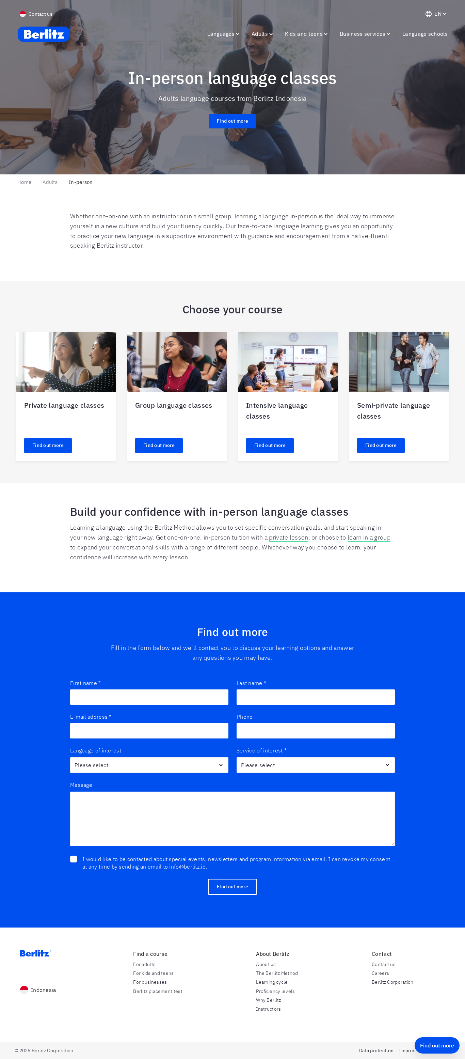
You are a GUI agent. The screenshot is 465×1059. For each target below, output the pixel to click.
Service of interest (262, 750)
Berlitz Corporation (393, 982)
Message (81, 784)
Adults (50, 182)
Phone (245, 716)
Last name (251, 683)
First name (85, 683)
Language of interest (95, 750)
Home (24, 182)
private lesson (288, 537)
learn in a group (369, 537)
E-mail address (91, 716)
